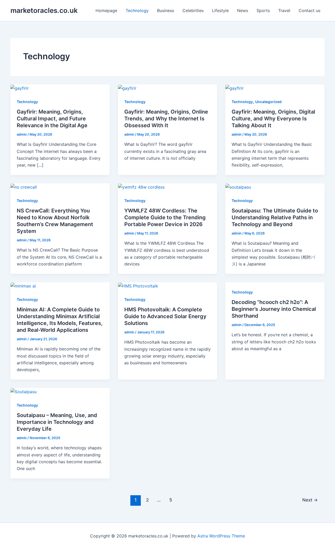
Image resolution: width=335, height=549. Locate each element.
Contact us (309, 10)
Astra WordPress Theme (221, 536)
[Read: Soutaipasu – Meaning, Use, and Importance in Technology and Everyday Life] (23, 391)
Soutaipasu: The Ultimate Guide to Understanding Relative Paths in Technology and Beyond (275, 217)
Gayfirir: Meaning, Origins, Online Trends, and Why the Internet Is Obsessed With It (166, 119)
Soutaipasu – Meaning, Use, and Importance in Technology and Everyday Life (57, 422)
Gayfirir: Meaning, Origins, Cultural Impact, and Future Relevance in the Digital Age (52, 119)
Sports (263, 10)
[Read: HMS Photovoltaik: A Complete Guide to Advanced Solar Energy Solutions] (138, 285)
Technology (137, 10)
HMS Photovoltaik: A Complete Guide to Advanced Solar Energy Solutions (165, 316)
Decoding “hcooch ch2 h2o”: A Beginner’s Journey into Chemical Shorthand (274, 309)
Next (310, 500)
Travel (284, 10)
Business (165, 10)
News (242, 10)
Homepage (106, 10)
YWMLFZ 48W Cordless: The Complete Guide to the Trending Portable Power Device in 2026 (165, 217)
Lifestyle (220, 10)
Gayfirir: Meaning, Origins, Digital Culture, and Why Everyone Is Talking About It (273, 119)
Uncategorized (268, 101)
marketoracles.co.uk (44, 10)
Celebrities (193, 10)
